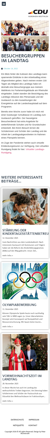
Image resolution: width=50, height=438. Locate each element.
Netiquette (18, 425)
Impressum (34, 420)
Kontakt (33, 425)
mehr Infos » (7, 256)
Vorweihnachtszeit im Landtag (22, 377)
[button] (4, 4)
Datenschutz (17, 420)
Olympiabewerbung (19, 305)
